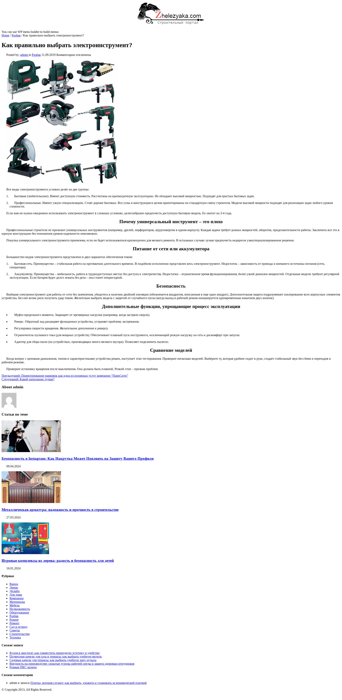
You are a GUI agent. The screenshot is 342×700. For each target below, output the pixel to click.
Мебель (15, 605)
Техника (15, 637)
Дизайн (15, 591)
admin (24, 54)
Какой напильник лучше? (28, 379)
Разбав (16, 35)
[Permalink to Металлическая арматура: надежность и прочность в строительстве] (31, 502)
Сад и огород (18, 626)
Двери (14, 587)
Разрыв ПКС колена (23, 667)
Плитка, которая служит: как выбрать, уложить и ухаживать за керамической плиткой (88, 683)
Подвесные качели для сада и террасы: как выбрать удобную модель (56, 656)
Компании (17, 598)
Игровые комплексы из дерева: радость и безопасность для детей (58, 560)
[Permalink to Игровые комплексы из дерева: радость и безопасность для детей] (25, 553)
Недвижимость (20, 609)
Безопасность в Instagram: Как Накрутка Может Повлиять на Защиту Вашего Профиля (78, 458)
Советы (15, 630)
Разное (14, 619)
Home (5, 35)
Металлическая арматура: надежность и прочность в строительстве (60, 510)
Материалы (17, 601)
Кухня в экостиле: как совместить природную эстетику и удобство (55, 653)
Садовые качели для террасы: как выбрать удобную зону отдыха (53, 660)
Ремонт (14, 623)
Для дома (16, 594)
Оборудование (19, 612)
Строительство (20, 634)
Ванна (14, 584)
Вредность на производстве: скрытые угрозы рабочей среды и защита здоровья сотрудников (72, 663)
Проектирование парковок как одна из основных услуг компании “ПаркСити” (65, 375)
